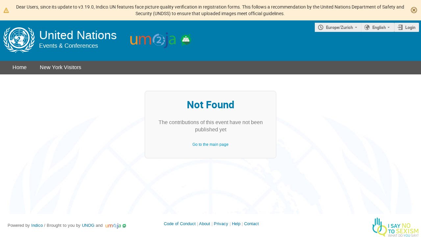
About (204, 223)
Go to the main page (210, 144)
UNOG (88, 225)
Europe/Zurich (339, 27)
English (379, 27)
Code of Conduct (180, 223)
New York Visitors (60, 67)
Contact (251, 223)
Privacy (221, 223)
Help (236, 223)
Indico (37, 225)
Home (19, 67)
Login (410, 27)
